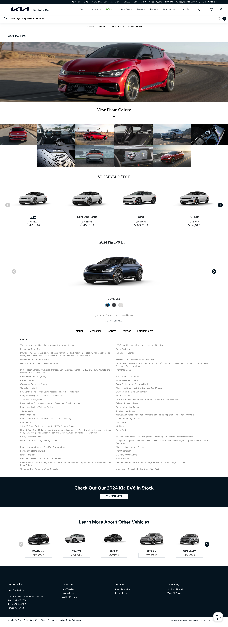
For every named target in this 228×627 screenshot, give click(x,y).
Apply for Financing (176, 589)
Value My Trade (174, 593)
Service (119, 584)
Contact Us (18, 590)
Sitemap (44, 620)
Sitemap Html (53, 620)
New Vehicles (68, 589)
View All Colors (104, 315)
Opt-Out (71, 620)
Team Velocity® (185, 620)
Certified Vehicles (70, 597)
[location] (141, 2)
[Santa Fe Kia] (30, 9)
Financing (173, 584)
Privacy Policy (23, 620)
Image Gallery (126, 315)
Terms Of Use (35, 620)
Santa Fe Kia (12, 620)
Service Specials (122, 593)
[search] (221, 9)
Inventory (68, 584)
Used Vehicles (68, 593)
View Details (38, 555)
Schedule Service (122, 589)
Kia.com (79, 620)
